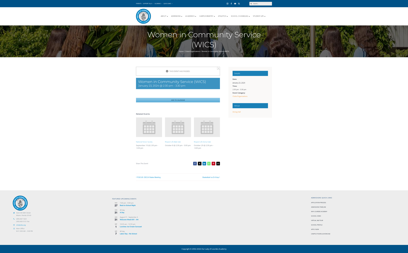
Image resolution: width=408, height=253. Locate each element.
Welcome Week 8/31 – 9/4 (129, 219)
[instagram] (227, 3)
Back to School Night (128, 205)
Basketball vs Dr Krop (211, 177)
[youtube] (235, 3)
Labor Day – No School (128, 234)
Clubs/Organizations (240, 96)
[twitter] (239, 3)
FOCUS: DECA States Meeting (149, 177)
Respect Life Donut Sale (202, 142)
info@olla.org (21, 225)
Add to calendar (178, 100)
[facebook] (231, 3)
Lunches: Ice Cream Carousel (131, 226)
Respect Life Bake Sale (173, 142)
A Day (122, 212)
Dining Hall (237, 112)
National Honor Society (144, 142)
